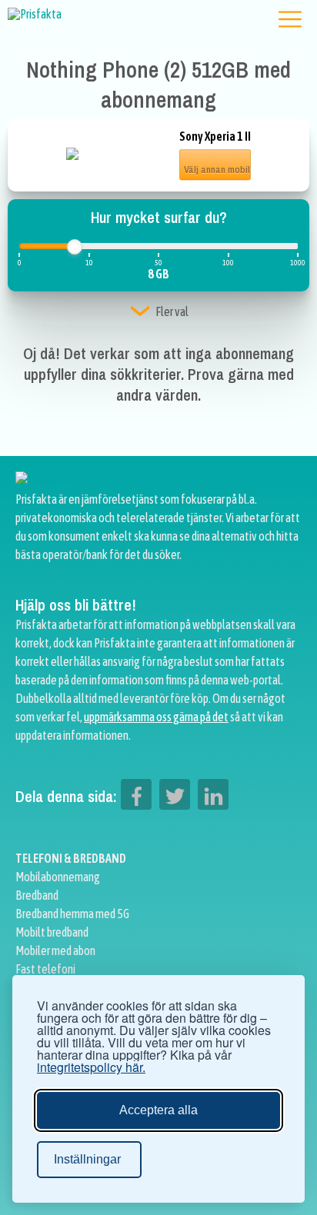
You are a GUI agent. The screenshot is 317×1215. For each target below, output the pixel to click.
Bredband (36, 895)
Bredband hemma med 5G (72, 913)
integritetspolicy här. (91, 1067)
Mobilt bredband (51, 932)
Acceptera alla (158, 1110)
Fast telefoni (45, 969)
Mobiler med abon (55, 950)
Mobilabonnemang (57, 877)
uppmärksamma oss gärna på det (156, 717)
